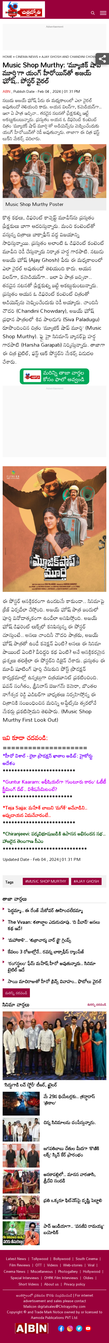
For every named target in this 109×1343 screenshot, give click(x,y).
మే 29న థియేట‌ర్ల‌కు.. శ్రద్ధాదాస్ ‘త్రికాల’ (69, 1099)
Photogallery (68, 1271)
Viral (91, 1265)
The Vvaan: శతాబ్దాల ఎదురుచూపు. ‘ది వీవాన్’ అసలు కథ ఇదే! (54, 925)
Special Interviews (25, 1277)
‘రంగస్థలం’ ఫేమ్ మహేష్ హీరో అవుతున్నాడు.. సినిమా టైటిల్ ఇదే (52, 966)
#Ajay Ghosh (86, 881)
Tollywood (39, 1258)
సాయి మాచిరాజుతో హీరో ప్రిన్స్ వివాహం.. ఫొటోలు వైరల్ (55, 981)
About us (51, 1284)
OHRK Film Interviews (61, 1277)
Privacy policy (74, 1284)
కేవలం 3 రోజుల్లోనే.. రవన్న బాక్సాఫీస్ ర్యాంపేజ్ (46, 951)
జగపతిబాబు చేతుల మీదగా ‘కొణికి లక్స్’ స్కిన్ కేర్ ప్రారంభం (71, 1151)
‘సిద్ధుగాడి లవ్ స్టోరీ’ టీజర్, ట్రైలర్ (30, 1084)
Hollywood (91, 1271)
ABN (7, 91)
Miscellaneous (42, 1271)
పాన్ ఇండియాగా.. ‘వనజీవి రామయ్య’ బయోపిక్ (74, 1229)
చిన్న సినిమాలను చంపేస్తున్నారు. (70, 1122)
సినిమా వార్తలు (16, 1004)
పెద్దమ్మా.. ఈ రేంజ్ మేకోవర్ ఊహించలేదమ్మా (45, 910)
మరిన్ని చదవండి (16, 992)
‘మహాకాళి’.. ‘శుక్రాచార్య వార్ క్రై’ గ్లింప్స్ (39, 940)
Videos (52, 1265)
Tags (9, 882)
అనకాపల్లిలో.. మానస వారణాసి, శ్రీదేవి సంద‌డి (70, 1177)
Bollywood (61, 1258)
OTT (38, 1265)
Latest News (16, 1258)
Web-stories (73, 1265)
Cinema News (27, 56)
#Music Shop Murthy (45, 881)
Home (7, 56)
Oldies (88, 1277)
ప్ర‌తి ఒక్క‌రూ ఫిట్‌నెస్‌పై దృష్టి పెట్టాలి (73, 1200)
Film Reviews (20, 1265)
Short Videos (29, 1284)
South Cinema (87, 1258)
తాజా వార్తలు (15, 898)
